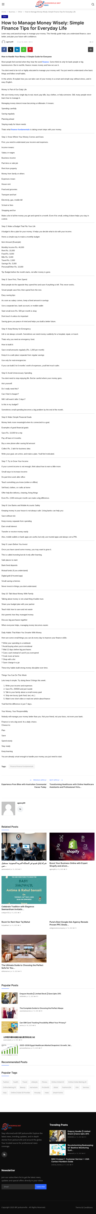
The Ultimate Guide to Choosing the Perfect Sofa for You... (22, 966)
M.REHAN (23, 996)
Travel (24, 1082)
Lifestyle (34, 1082)
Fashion (6, 1082)
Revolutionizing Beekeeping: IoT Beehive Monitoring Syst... (80, 1147)
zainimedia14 (6, 869)
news (47, 1092)
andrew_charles (56, 1165)
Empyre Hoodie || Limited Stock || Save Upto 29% (40, 994)
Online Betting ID (9, 1087)
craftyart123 (5, 913)
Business (12, 12)
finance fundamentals (20, 129)
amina (22, 1025)
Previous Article (39, 780)
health (15, 1082)
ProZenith (45, 1087)
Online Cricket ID (58, 1082)
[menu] (3, 4)
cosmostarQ (7, 1040)
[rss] (4, 1154)
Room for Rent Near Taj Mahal (16, 922)
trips (4, 1092)
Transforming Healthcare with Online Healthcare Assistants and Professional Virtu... (72, 785)
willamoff (71, 1153)
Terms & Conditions (84, 1207)
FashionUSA (66, 1087)
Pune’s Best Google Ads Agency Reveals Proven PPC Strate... (69, 923)
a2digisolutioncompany (57, 928)
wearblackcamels (25, 1011)
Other (20, 12)
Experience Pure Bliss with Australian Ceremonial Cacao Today (24, 785)
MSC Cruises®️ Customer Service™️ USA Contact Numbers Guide (70, 1160)
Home (4, 12)
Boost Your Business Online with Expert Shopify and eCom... (69, 864)
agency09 (21, 803)
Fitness (44, 1082)
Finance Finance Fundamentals (21, 766)
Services (86, 1087)
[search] (93, 4)
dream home (58, 1092)
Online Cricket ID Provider (20, 1092)
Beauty (22, 1087)
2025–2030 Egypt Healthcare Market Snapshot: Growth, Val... (46, 1045)
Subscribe (40, 1186)
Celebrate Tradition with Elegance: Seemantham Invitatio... (18, 908)
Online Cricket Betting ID (77, 1082)
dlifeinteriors (6, 971)
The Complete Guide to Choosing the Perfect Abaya (41, 1008)
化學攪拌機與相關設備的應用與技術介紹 (19, 1037)
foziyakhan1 (5, 925)
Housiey (37, 1092)
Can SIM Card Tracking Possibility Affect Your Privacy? (43, 1023)
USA (77, 1087)
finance (45, 62)
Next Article (55, 780)
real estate (34, 1087)
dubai (56, 1087)
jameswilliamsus (25, 1048)
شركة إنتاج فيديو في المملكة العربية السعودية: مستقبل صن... (24, 864)
